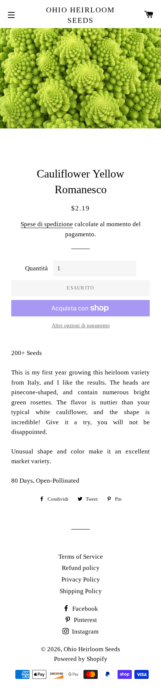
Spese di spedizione (47, 224)
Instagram (84, 631)
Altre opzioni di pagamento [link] (81, 325)
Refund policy (81, 567)
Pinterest (84, 619)
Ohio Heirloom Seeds (80, 15)
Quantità (36, 268)
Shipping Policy (81, 591)
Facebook (84, 608)
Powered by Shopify (80, 658)
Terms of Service (80, 556)
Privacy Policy (80, 579)
